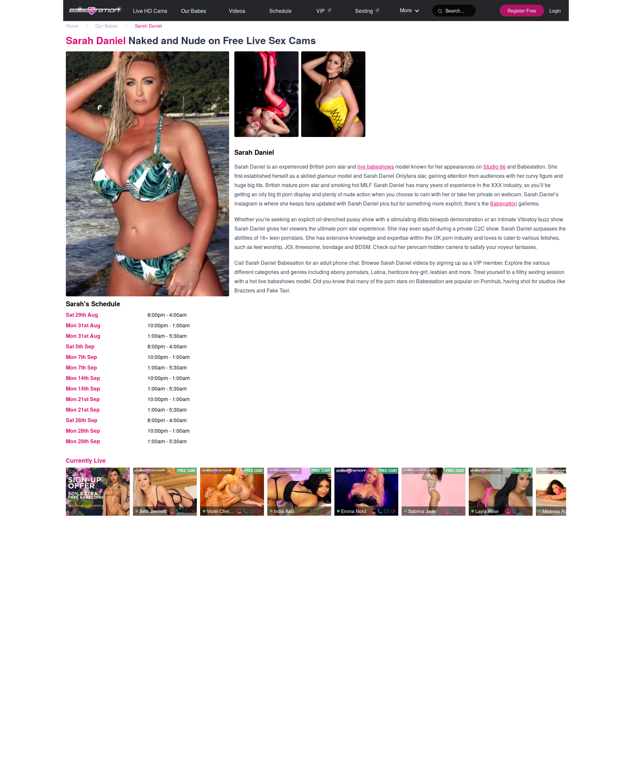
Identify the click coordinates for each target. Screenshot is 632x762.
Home (72, 25)
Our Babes (106, 25)
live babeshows (375, 166)
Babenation (503, 203)
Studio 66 (494, 166)
